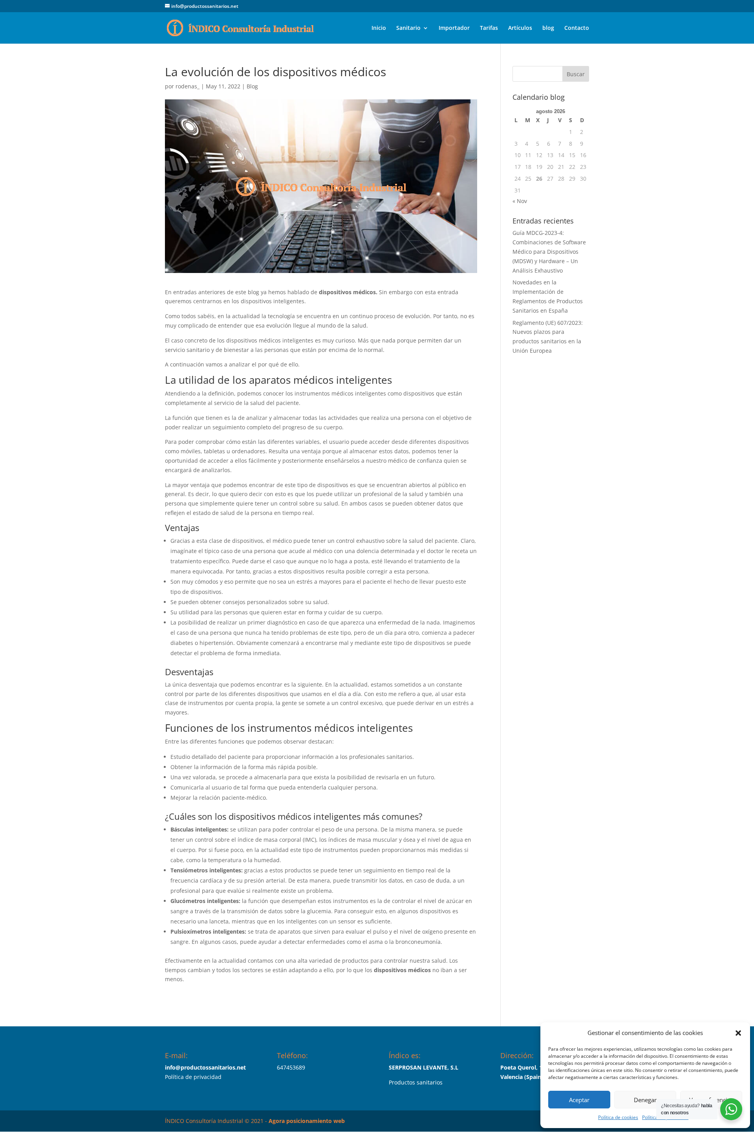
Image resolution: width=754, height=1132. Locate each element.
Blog (252, 86)
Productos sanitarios (416, 1082)
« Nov (519, 201)
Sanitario (408, 28)
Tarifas (489, 28)
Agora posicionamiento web (307, 1121)
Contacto (576, 28)
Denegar (645, 1100)
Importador (454, 28)
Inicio (379, 28)
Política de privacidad (193, 1077)
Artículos (520, 28)
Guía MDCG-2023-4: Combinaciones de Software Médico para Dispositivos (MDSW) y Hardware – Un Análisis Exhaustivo (549, 251)
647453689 (291, 1067)
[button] (738, 1033)
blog (548, 28)
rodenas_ (187, 86)
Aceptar (579, 1100)
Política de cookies (618, 1117)
